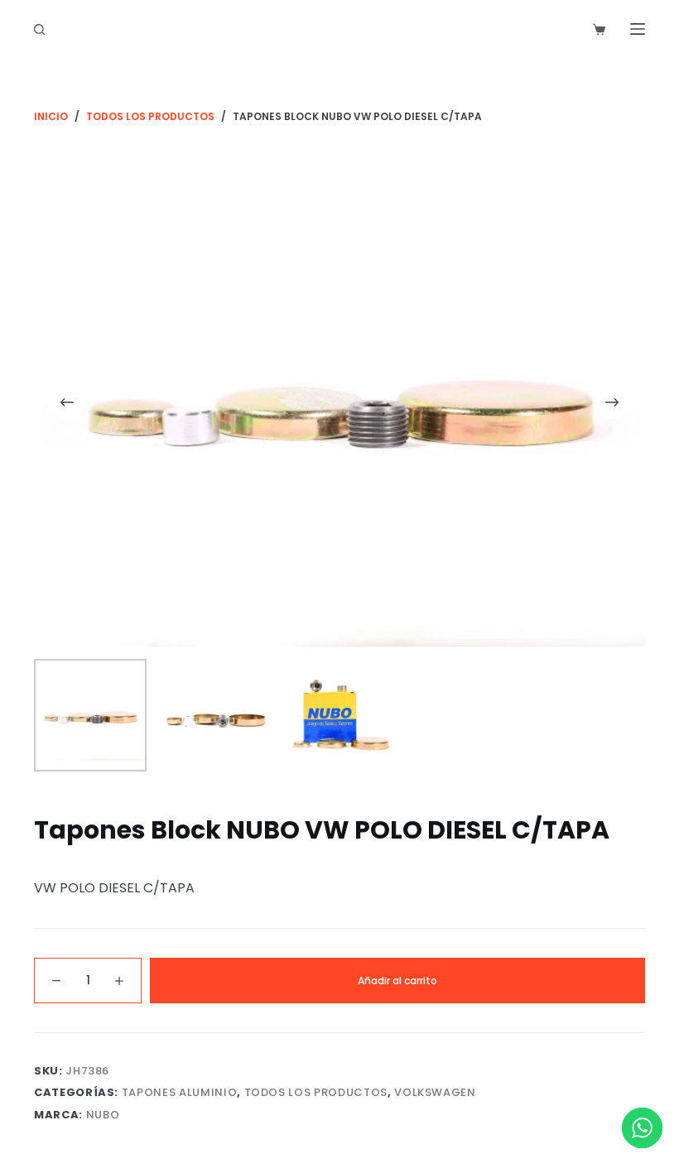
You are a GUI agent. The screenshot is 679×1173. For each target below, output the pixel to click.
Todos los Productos (316, 1092)
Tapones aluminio (179, 1092)
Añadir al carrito (397, 980)
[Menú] (637, 29)
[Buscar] (39, 29)
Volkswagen (435, 1092)
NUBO (103, 1115)
